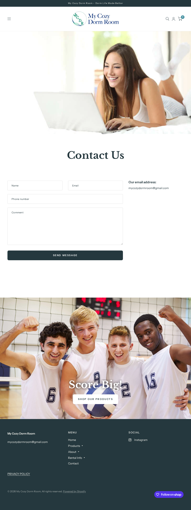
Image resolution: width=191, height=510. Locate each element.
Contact (73, 463)
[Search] (167, 19)
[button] (95, 399)
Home (72, 440)
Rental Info (75, 458)
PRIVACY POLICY (18, 474)
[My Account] (173, 19)
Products (74, 446)
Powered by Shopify (74, 491)
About (72, 452)
